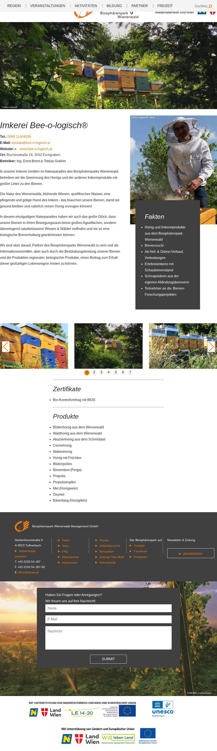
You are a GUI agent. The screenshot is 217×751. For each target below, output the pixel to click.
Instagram (140, 556)
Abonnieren (192, 554)
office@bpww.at (28, 572)
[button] (6, 346)
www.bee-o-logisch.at (35, 149)
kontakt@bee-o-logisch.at (31, 143)
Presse (104, 540)
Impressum (69, 562)
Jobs (65, 545)
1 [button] (87, 372)
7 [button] (130, 372)
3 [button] (101, 372)
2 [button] (94, 372)
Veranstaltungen (47, 6)
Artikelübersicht (109, 545)
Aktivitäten (86, 6)
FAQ (65, 551)
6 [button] (123, 372)
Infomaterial (107, 562)
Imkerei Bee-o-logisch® (44, 125)
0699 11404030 (19, 136)
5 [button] (116, 372)
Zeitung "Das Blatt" (112, 557)
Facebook (140, 551)
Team (66, 540)
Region (14, 6)
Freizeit (165, 6)
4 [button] (109, 372)
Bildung (114, 6)
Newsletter (106, 551)
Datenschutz (70, 557)
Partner (139, 6)
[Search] (210, 6)
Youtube (139, 545)
